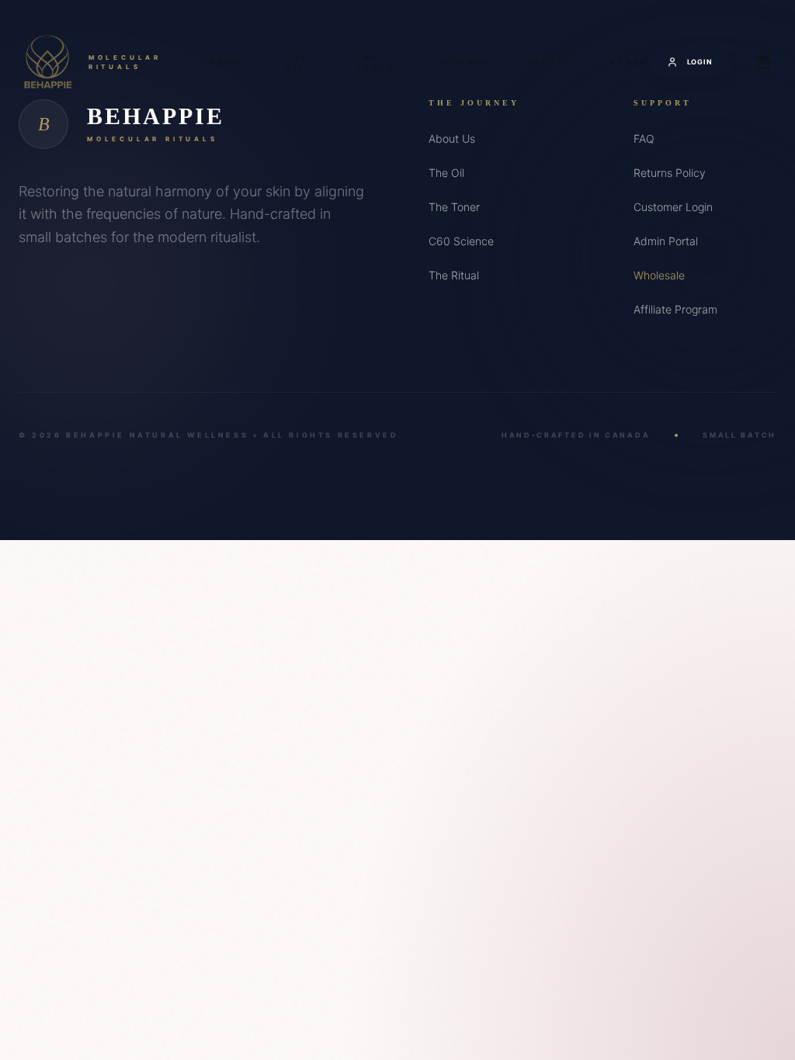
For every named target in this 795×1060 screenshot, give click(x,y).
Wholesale (659, 275)
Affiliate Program (675, 309)
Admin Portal (666, 241)
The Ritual (454, 275)
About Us (452, 138)
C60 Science (461, 241)
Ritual (550, 61)
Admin (628, 61)
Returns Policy (670, 172)
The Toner (375, 62)
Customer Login (673, 206)
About (228, 61)
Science (465, 61)
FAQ (644, 138)
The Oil (297, 62)
